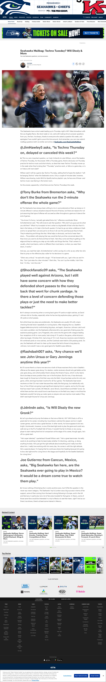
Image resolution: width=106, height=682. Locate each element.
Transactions (6, 624)
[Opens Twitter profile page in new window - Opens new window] (28, 67)
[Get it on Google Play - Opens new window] (58, 661)
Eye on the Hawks (46, 608)
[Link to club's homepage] (5, 17)
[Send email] (80, 64)
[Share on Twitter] (76, 64)
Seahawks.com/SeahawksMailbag (67, 142)
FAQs (85, 632)
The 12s (46, 639)
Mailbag (19, 624)
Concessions (85, 621)
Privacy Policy (35, 680)
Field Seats (100, 623)
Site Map (20, 650)
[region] (53, 676)
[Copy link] (83, 64)
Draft (20, 606)
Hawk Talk (59, 631)
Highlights (33, 606)
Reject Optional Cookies (81, 675)
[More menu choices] (60, 17)
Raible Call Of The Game (33, 625)
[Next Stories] (101, 565)
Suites (100, 617)
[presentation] (103, 548)
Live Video (33, 635)
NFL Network (33, 632)
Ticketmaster (100, 639)
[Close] (103, 676)
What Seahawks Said (19, 641)
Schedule (71, 604)
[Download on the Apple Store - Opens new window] (47, 660)
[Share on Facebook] (73, 64)
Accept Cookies (95, 675)
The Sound (33, 609)
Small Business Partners (6, 633)
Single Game (100, 606)
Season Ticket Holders (100, 636)
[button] (51, 547)
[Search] (84, 17)
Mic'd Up (33, 616)
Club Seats (99, 620)
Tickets (100, 604)
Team (6, 604)
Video (33, 604)
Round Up (19, 609)
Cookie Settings (67, 675)
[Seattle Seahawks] (53, 668)
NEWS (19, 604)
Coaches (6, 612)
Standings (6, 615)
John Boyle (29, 63)
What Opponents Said (19, 647)
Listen (59, 604)
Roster (6, 606)
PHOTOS (47, 604)
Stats (6, 617)
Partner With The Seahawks (6, 638)
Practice (46, 628)
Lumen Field (85, 606)
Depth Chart (6, 609)
